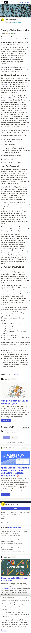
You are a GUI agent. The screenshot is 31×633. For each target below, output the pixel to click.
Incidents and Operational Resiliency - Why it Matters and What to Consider (14, 533)
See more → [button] (5, 495)
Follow (15, 508)
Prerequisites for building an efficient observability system (13, 541)
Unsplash (16, 374)
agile (3, 33)
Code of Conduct (11, 442)
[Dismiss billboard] (29, 597)
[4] (19, 183)
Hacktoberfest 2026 (7, 588)
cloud (8, 33)
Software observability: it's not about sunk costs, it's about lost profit (15, 549)
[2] (16, 92)
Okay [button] (4, 630)
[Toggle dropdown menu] (29, 379)
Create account (24, 2)
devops (13, 33)
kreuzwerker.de (17, 22)
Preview (14, 438)
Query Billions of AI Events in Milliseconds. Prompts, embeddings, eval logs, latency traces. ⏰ (15, 472)
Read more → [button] (6, 420)
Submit (7, 438)
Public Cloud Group (10, 19)
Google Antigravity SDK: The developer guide (15, 402)
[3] (11, 98)
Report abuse (21, 442)
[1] (7, 84)
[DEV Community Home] (6, 2)
